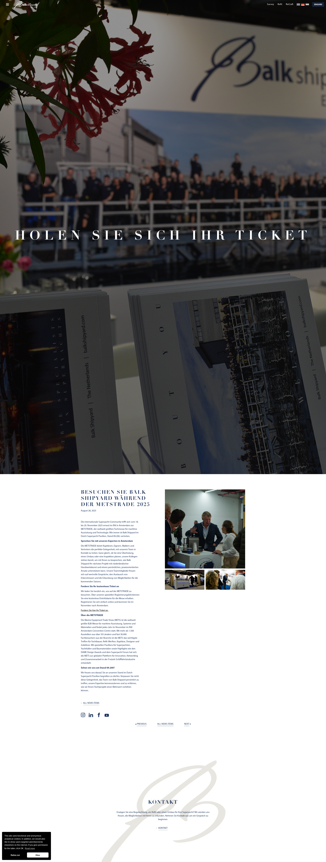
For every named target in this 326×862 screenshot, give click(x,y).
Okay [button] (38, 855)
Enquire (318, 5)
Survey (270, 4)
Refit (280, 4)
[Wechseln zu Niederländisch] (307, 4)
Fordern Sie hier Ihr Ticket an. (94, 610)
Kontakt (163, 828)
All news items (91, 703)
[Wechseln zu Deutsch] (303, 4)
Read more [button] (30, 848)
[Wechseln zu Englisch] (298, 4)
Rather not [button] (15, 855)
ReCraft (289, 4)
